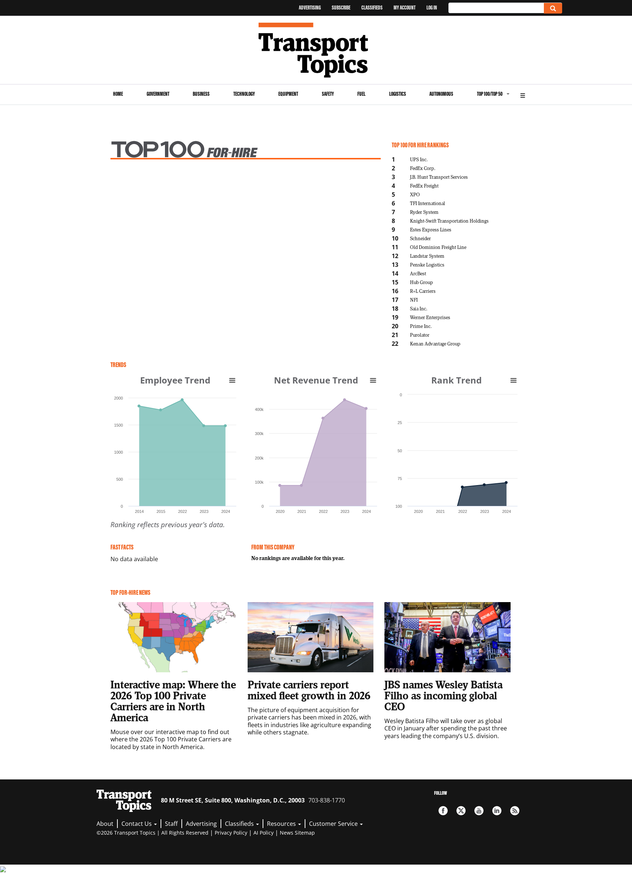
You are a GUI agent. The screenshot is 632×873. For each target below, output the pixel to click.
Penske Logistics (427, 264)
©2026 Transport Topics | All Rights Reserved (152, 832)
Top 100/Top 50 (490, 93)
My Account (404, 7)
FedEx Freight (424, 185)
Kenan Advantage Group (435, 343)
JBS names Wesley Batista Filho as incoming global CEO (443, 695)
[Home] (316, 50)
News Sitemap (297, 832)
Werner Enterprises (430, 317)
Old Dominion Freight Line (438, 246)
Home (118, 93)
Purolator (419, 334)
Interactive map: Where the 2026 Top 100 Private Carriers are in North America (173, 701)
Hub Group (421, 282)
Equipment (288, 93)
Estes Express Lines (430, 229)
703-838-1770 (326, 800)
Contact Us (137, 824)
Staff (171, 824)
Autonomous (441, 93)
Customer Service (334, 824)
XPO (415, 194)
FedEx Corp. (422, 168)
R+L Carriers (423, 290)
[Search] (553, 8)
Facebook (443, 810)
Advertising (310, 7)
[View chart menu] (232, 380)
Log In (431, 7)
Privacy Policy (231, 832)
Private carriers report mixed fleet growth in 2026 (309, 690)
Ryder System (424, 211)
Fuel (361, 93)
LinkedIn (496, 810)
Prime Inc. (421, 325)
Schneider (420, 238)
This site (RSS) (514, 810)
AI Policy (263, 832)
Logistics (397, 93)
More (522, 94)
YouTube (479, 810)
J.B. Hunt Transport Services (439, 176)
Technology (244, 93)
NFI (414, 299)
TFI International (427, 203)
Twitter (461, 810)
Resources (282, 824)
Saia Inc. (418, 308)
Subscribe (341, 7)
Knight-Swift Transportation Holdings (449, 220)
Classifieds (372, 7)
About (105, 824)
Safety (328, 93)
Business (201, 93)
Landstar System (427, 255)
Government (158, 93)
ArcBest (418, 273)
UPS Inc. (419, 159)
